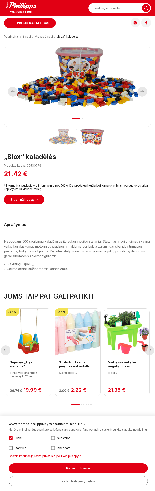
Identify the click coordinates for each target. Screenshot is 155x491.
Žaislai (27, 36)
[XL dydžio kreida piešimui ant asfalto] (77, 332)
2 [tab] (82, 118)
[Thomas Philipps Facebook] (146, 26)
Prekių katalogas (33, 23)
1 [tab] (76, 118)
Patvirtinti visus (78, 468)
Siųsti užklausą (22, 200)
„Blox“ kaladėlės (68, 36)
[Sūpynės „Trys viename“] (28, 332)
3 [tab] (83, 404)
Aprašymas (15, 224)
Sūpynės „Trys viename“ (21, 364)
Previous (13, 91)
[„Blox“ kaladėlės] (63, 137)
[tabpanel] (77, 77)
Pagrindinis (11, 36)
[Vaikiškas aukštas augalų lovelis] (126, 332)
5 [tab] (88, 404)
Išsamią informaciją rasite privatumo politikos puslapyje (45, 456)
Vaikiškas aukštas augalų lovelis (122, 364)
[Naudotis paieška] (146, 8)
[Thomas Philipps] (21, 8)
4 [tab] (86, 404)
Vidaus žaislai (44, 36)
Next (142, 91)
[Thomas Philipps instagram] (135, 26)
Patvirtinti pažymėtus (78, 481)
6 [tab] (91, 404)
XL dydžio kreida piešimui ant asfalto (74, 364)
